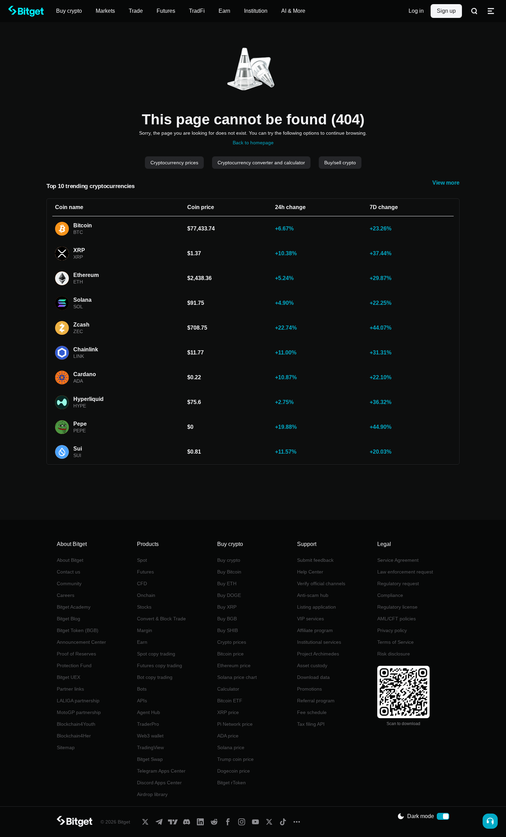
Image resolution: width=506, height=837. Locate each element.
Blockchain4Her (74, 735)
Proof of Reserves (76, 654)
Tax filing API (311, 724)
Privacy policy (392, 630)
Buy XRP (226, 607)
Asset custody (312, 665)
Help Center (310, 572)
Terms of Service (395, 642)
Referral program (316, 700)
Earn (142, 642)
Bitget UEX (68, 677)
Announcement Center (81, 642)
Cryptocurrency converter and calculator (261, 162)
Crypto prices (231, 642)
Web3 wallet (150, 735)
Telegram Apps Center (161, 771)
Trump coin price (235, 759)
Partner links (70, 689)
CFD (142, 583)
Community (69, 583)
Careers (65, 595)
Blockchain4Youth (76, 724)
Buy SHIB (227, 630)
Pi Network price (235, 724)
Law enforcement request (405, 572)
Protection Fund (74, 665)
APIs (142, 700)
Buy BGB (227, 618)
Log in (416, 11)
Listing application (316, 607)
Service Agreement (398, 560)
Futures (145, 572)
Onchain (146, 595)
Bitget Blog (68, 618)
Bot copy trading (154, 677)
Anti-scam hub (312, 595)
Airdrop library (152, 794)
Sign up (446, 11)
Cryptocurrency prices (174, 162)
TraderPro (148, 724)
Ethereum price (234, 665)
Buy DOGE (229, 595)
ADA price (228, 735)
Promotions (309, 689)
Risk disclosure (393, 654)
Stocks (144, 607)
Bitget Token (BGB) (77, 630)
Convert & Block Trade (161, 618)
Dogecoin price (233, 771)
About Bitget (70, 560)
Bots (142, 689)
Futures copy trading (159, 665)
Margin (144, 630)
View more (446, 183)
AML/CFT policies (396, 618)
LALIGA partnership (78, 700)
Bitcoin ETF (229, 700)
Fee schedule (312, 712)
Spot (142, 560)
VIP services (310, 618)
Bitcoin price (230, 654)
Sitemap (66, 747)
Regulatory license (397, 607)
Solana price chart (237, 677)
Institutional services (319, 642)
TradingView (150, 747)
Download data (313, 677)
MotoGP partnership (79, 712)
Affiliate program (315, 630)
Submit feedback (315, 560)
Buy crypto (228, 560)
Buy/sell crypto (340, 162)
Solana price (230, 747)
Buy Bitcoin (229, 572)
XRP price (228, 712)
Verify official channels (321, 583)
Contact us (68, 572)
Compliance (390, 595)
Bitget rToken (231, 782)
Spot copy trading (156, 654)
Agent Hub (148, 712)
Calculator (228, 689)
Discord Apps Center (159, 782)
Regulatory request (398, 583)
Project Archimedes (318, 654)
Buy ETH (226, 583)
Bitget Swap (150, 759)
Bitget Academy (74, 607)
